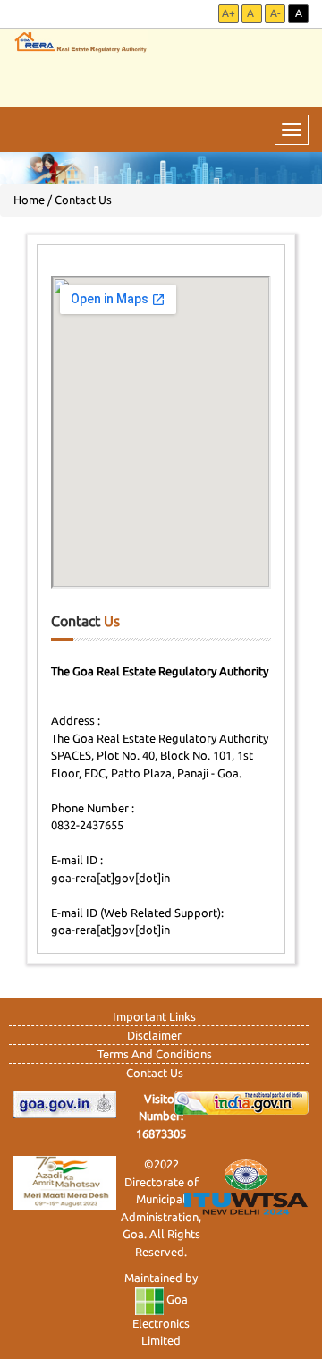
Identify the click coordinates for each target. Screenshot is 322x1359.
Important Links (154, 1016)
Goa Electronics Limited (161, 1319)
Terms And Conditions (154, 1054)
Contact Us (154, 1072)
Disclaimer (154, 1035)
